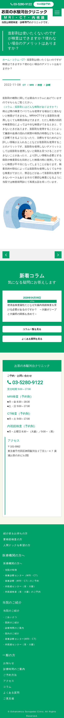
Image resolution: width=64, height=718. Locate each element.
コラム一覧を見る (32, 329)
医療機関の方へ (12, 563)
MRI (32, 85)
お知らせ (8, 663)
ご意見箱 (8, 698)
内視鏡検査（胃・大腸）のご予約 (23, 592)
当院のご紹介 (11, 610)
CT (24, 85)
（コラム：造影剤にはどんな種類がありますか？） (30, 106)
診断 (48, 85)
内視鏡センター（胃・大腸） (20, 586)
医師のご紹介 (12, 622)
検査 (40, 85)
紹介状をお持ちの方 (15, 533)
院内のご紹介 (12, 633)
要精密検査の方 (12, 539)
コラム (7, 686)
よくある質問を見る (32, 338)
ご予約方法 (10, 675)
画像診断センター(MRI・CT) (20, 639)
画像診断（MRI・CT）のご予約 (22, 581)
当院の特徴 (11, 570)
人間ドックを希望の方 (16, 545)
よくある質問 (11, 692)
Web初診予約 (43, 4)
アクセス (8, 680)
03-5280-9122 (22, 4)
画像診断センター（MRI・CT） (22, 575)
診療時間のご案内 (14, 628)
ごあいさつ (11, 617)
